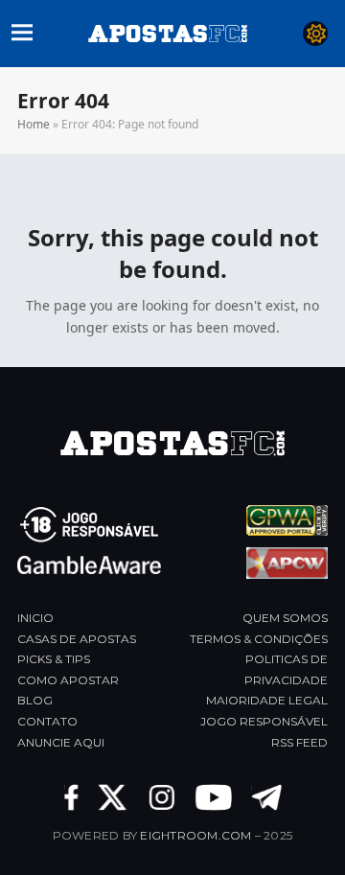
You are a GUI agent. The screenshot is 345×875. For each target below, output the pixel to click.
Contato (47, 721)
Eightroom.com (195, 835)
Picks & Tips (53, 659)
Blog (35, 700)
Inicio (35, 617)
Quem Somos (285, 617)
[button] (22, 30)
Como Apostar (68, 680)
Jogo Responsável (264, 721)
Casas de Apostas (76, 639)
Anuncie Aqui (60, 742)
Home (33, 124)
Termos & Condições (259, 639)
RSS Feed (299, 742)
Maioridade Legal (267, 700)
